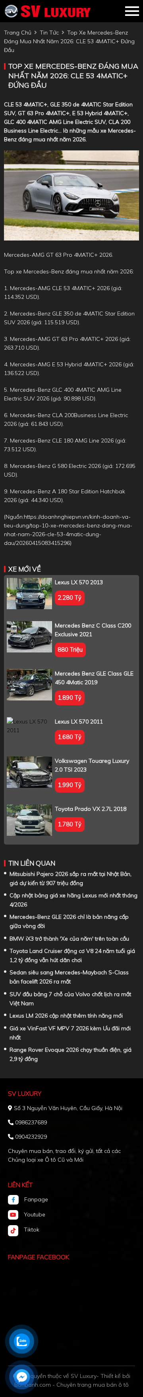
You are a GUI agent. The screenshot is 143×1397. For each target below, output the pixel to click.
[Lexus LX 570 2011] (29, 726)
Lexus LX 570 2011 (79, 721)
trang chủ (17, 32)
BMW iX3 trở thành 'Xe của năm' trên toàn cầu (69, 938)
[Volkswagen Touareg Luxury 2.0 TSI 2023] (29, 772)
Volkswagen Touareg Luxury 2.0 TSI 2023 (92, 765)
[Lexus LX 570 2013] (29, 593)
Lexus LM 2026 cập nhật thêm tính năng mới (66, 1015)
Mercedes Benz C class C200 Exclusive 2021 (93, 630)
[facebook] (16, 1200)
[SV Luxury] (47, 11)
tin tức (49, 32)
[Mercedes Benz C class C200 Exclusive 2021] (29, 636)
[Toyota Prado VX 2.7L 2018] (29, 820)
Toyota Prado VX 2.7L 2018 (90, 808)
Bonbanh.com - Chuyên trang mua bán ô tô (71, 1384)
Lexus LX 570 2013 (79, 582)
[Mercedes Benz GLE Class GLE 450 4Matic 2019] (29, 684)
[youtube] (16, 1215)
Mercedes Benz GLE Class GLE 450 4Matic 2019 (94, 678)
